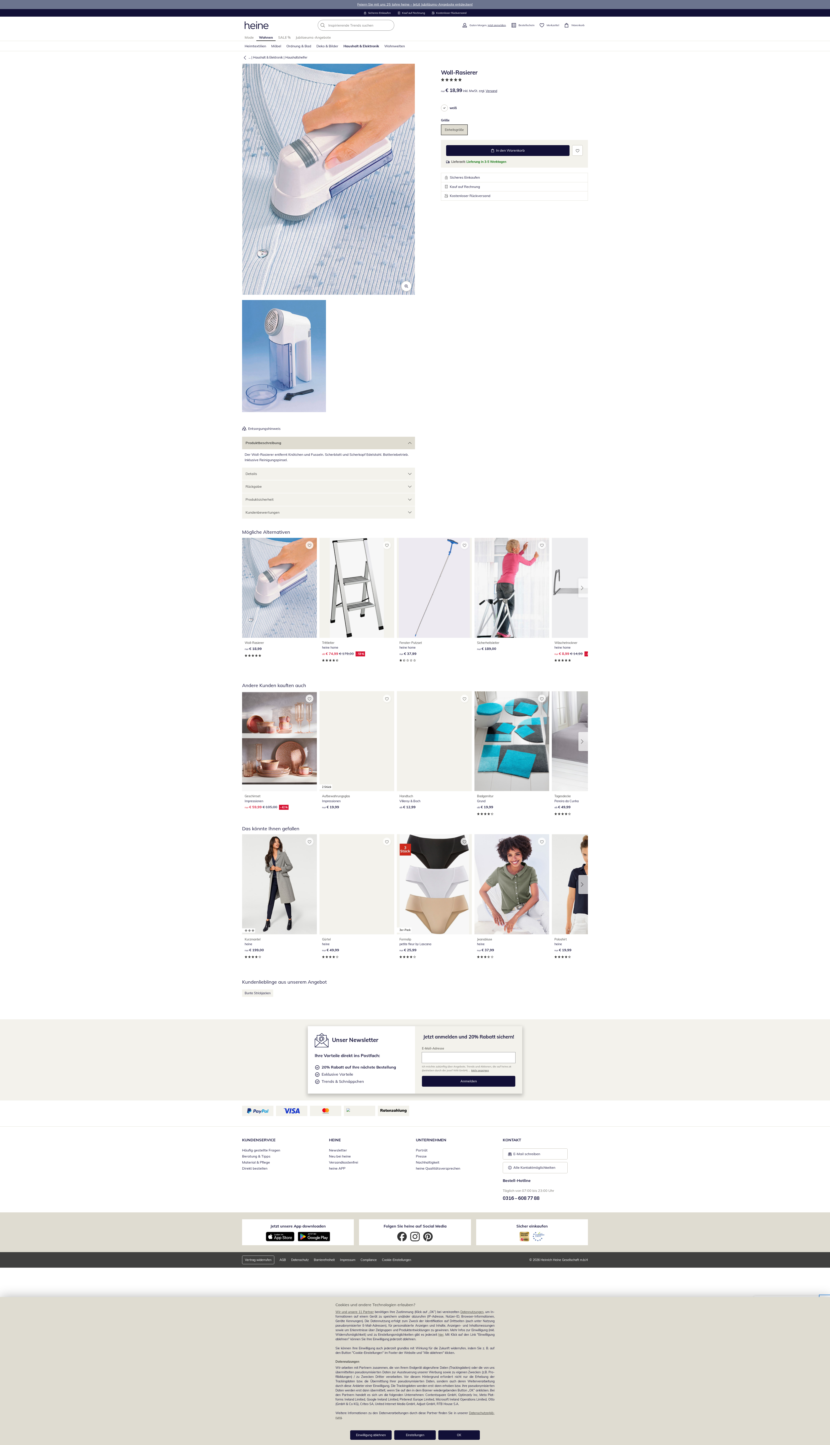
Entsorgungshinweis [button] (264, 428)
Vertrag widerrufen (258, 1260)
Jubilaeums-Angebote (313, 37)
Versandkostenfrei (343, 1162)
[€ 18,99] (279, 588)
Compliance (369, 1260)
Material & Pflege (256, 1162)
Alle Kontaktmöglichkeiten (534, 1167)
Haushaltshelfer (296, 57)
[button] (244, 57)
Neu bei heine (340, 1156)
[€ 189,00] (511, 588)
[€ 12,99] (434, 741)
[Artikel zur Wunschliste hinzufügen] (577, 150)
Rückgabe (254, 486)
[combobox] (365, 25)
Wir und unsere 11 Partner (354, 1312)
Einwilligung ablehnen (371, 1435)
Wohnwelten (394, 46)
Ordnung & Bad (298, 46)
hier (441, 1335)
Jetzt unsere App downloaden (298, 1226)
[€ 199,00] (279, 884)
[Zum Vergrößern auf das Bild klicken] (406, 286)
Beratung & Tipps (256, 1156)
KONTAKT (512, 1139)
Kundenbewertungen (262, 512)
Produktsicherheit (260, 499)
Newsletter (338, 1150)
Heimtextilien (255, 46)
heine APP (337, 1168)
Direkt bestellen (254, 1168)
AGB (282, 1260)
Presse (421, 1156)
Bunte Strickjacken (258, 993)
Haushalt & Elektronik (361, 46)
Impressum (347, 1260)
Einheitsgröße (454, 130)
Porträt (422, 1150)
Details (251, 474)
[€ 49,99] (356, 884)
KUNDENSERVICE (259, 1139)
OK (459, 1435)
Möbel (276, 46)
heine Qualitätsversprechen (438, 1168)
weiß (453, 108)
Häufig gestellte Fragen (261, 1150)
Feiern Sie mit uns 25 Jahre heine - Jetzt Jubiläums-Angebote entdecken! (415, 4)
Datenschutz (300, 1260)
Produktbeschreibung (263, 443)
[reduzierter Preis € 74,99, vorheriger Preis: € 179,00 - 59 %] (356, 588)
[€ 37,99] (434, 588)
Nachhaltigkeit (427, 1162)
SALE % (284, 37)
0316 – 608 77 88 (521, 1198)
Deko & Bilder (327, 46)
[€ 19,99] (511, 741)
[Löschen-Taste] (389, 25)
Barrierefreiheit (324, 1260)
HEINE (335, 1139)
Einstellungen (415, 1435)
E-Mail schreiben (524, 1155)
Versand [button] (491, 91)
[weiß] (444, 108)
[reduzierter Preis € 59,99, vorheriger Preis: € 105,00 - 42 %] (279, 741)
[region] (415, 1371)
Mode (249, 37)
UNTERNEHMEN (431, 1139)
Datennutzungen (472, 1312)
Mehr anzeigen (480, 1070)
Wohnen (266, 37)
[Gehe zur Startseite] (256, 25)
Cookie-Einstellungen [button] (396, 1260)
